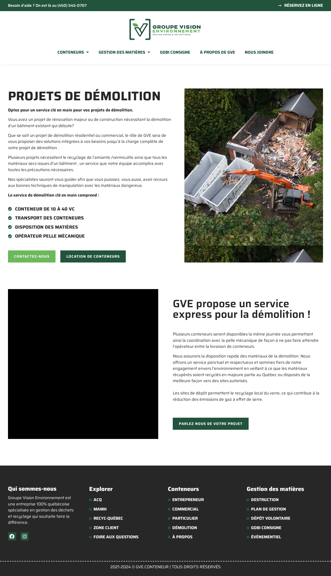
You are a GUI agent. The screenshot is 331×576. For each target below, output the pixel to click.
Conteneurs (70, 52)
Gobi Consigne (175, 52)
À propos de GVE (217, 52)
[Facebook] (12, 536)
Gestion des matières (122, 52)
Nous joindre (259, 52)
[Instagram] (25, 536)
